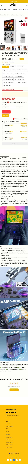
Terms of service (10, 440)
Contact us (8, 424)
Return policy (9, 444)
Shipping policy (9, 442)
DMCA (7, 431)
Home (1, 14)
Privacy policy (9, 437)
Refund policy (9, 447)
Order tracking (9, 426)
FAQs (7, 428)
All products (7, 14)
